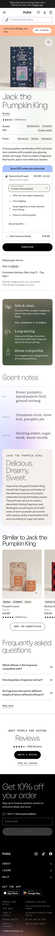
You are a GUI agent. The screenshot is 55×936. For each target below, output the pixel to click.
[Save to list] (49, 42)
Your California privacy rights (38, 907)
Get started (42, 30)
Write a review (27, 755)
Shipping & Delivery (36, 902)
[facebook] (51, 854)
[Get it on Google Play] (32, 893)
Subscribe (27, 247)
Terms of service (6, 914)
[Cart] (51, 12)
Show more (7, 706)
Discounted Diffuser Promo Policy (39, 914)
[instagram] (36, 854)
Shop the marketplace (27, 627)
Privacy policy (9, 919)
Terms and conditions (26, 814)
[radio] (27, 175)
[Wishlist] (38, 12)
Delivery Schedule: (17, 186)
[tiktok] (43, 854)
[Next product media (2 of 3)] (49, 85)
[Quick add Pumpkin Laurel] (36, 593)
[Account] (44, 12)
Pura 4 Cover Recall (36, 924)
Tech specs (7, 908)
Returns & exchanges (7, 925)
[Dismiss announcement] (51, 4)
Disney (6, 114)
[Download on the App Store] (11, 893)
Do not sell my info (36, 919)
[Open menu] (4, 12)
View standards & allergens (30, 323)
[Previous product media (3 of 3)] (42, 85)
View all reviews (27, 763)
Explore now (38, 5)
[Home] (27, 12)
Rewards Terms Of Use (9, 903)
